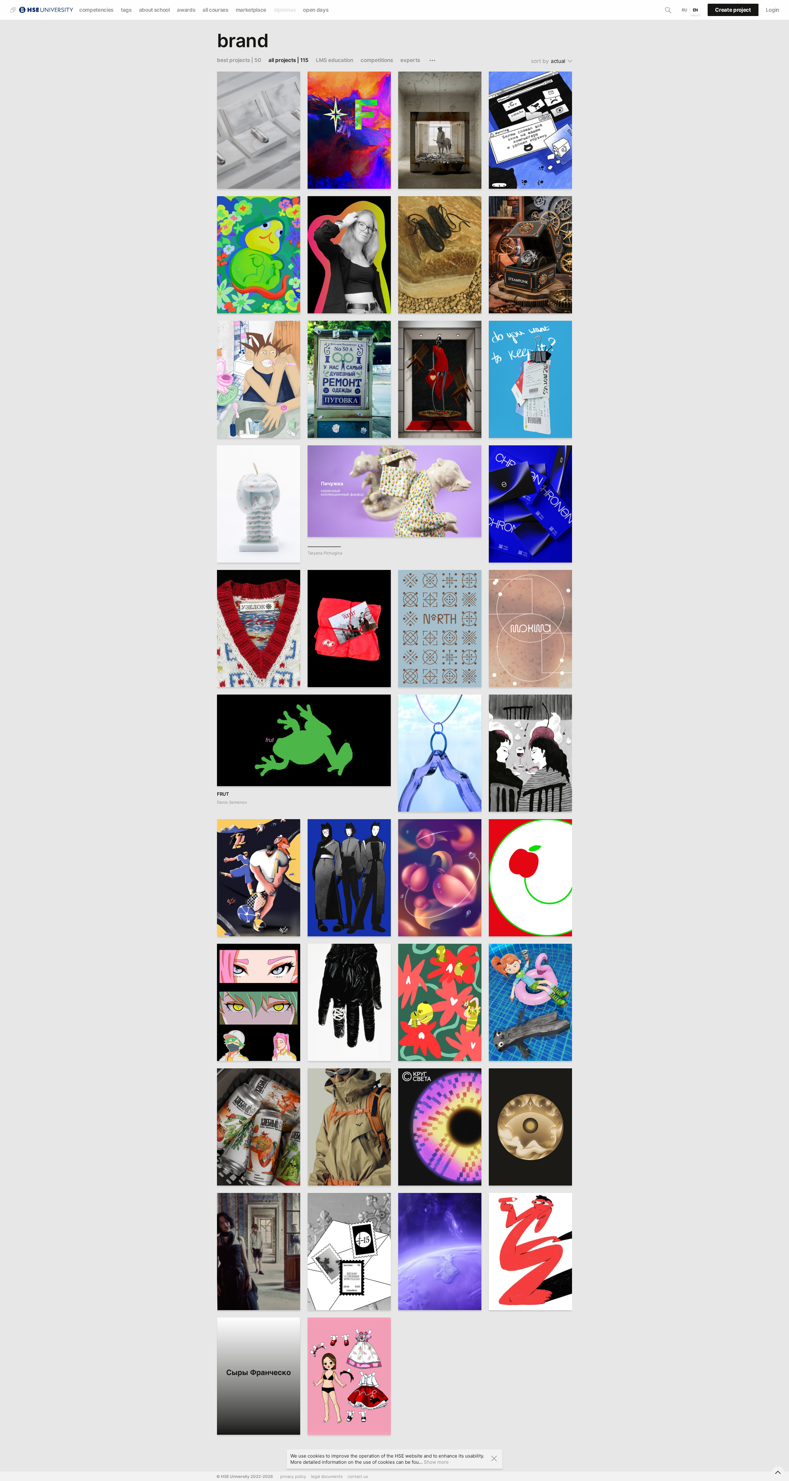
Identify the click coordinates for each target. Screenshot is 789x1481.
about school (154, 10)
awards (186, 10)
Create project (733, 10)
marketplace (251, 10)
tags (126, 10)
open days (315, 10)
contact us (358, 1476)
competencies (96, 10)
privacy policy (293, 1476)
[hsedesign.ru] (45, 9)
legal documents (327, 1476)
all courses (215, 10)
